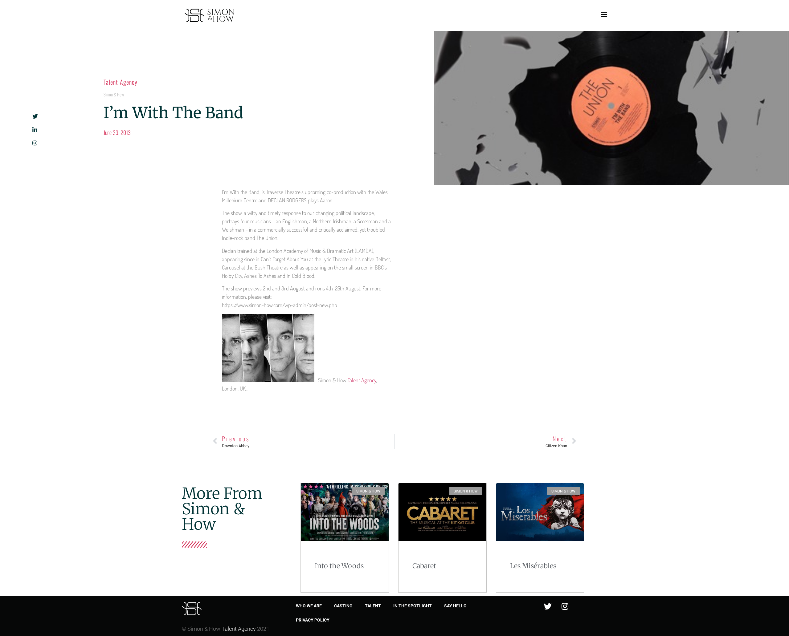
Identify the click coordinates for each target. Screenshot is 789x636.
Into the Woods (339, 565)
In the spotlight (412, 605)
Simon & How (114, 94)
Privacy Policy (312, 620)
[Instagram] (565, 606)
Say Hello (455, 605)
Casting (343, 605)
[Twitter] (548, 606)
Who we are (309, 605)
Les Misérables (533, 565)
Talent (373, 605)
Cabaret (424, 565)
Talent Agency (120, 82)
